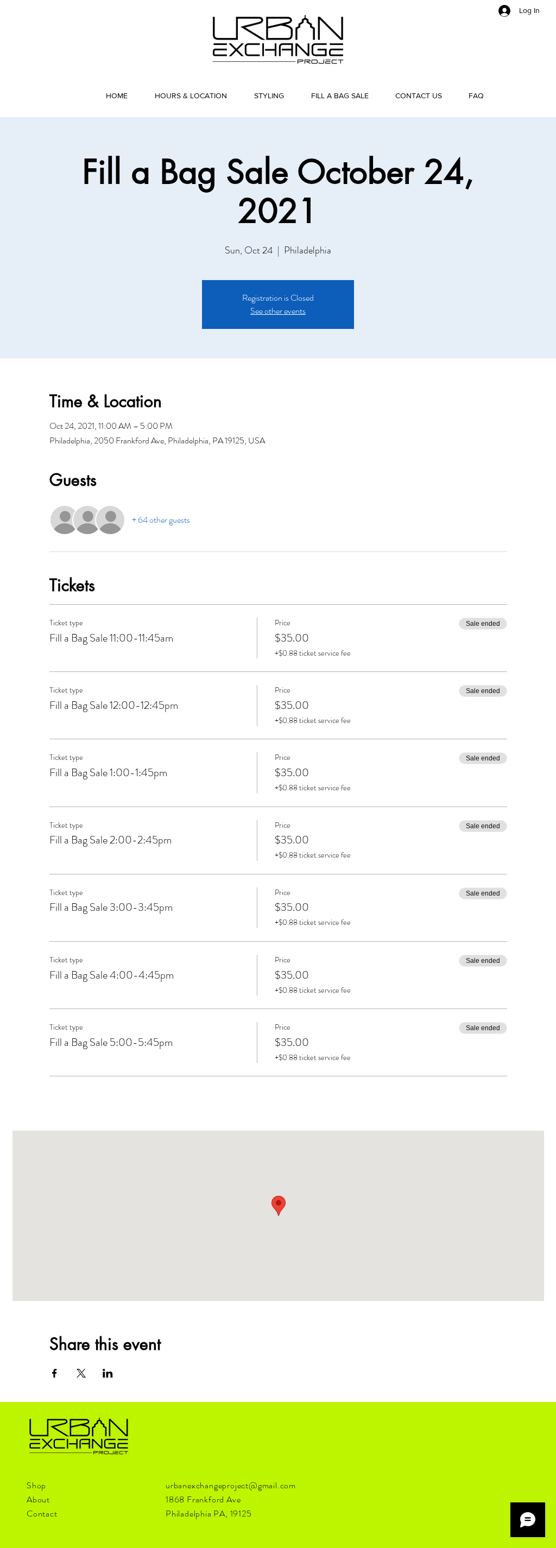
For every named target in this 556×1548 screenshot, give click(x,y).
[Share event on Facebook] (54, 1373)
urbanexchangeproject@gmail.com (231, 1485)
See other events (278, 310)
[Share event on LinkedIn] (108, 1373)
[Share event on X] (81, 1373)
